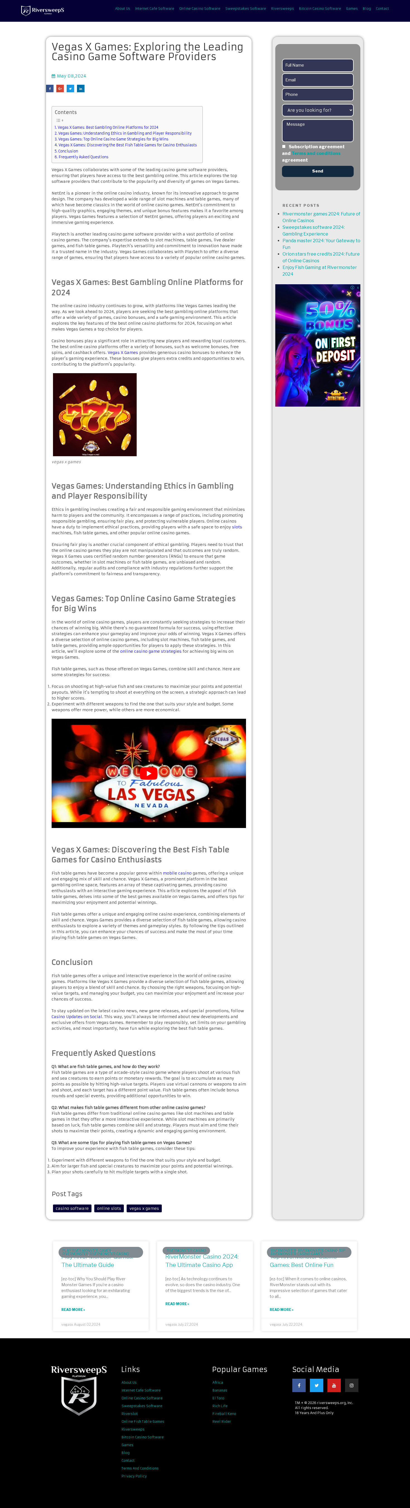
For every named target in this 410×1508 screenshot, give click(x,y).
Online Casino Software (199, 8)
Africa (218, 1382)
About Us (122, 8)
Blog (367, 8)
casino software (72, 1208)
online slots (109, 1208)
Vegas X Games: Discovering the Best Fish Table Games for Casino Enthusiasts (128, 145)
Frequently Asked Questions (83, 157)
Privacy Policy (134, 1476)
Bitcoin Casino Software (320, 8)
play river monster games (86, 1251)
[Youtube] (334, 1385)
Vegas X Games (123, 352)
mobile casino (177, 873)
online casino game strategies (151, 651)
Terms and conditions (316, 153)
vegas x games (144, 1208)
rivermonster (75, 1254)
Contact (382, 8)
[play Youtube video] (149, 773)
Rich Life (220, 1406)
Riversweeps (282, 8)
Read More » (73, 1310)
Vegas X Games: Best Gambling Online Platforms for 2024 (108, 127)
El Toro (218, 1398)
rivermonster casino (109, 1254)
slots (237, 527)
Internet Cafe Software (154, 8)
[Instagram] (351, 1385)
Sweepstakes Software (245, 8)
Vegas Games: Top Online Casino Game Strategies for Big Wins (113, 139)
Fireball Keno (224, 1414)
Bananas (220, 1390)
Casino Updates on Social (77, 1016)
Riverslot (130, 1414)
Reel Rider (222, 1421)
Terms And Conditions (140, 1468)
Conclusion (68, 151)
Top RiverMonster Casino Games (308, 1252)
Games (352, 8)
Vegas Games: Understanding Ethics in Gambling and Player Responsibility (125, 133)
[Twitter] (316, 1385)
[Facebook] (299, 1385)
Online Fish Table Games (143, 1421)
